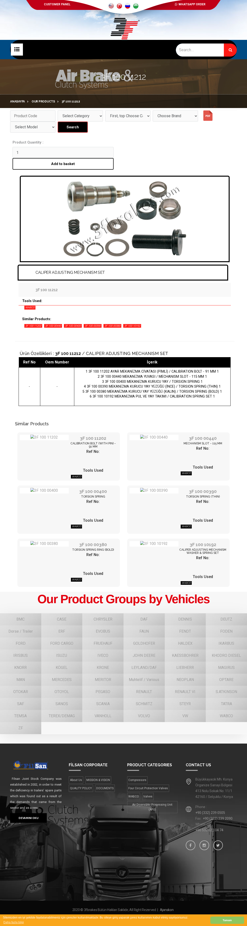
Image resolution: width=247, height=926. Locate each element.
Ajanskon (167, 910)
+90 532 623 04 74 (209, 830)
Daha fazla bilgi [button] (13, 922)
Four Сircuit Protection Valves (148, 788)
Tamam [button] (227, 920)
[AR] (135, 6)
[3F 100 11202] (44, 437)
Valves (147, 796)
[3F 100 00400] (44, 490)
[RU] (127, 6)
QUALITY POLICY (81, 788)
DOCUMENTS (105, 788)
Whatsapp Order (192, 4)
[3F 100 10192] (154, 544)
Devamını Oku (28, 818)
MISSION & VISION (98, 780)
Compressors (137, 780)
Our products (43, 101)
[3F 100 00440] (154, 437)
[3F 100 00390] (154, 490)
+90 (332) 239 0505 (210, 813)
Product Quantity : (28, 142)
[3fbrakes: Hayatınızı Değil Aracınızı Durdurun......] (36, 764)
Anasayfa (17, 101)
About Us (76, 780)
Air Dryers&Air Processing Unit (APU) (152, 807)
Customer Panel (57, 4)
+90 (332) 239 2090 (218, 818)
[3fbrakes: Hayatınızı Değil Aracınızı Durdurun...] (123, 36)
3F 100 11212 (71, 101)
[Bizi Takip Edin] (190, 845)
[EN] (111, 6)
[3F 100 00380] (44, 544)
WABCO (133, 796)
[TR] (119, 6)
